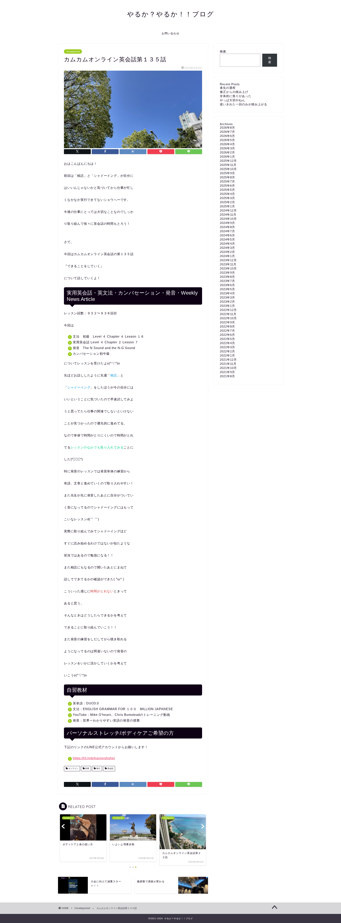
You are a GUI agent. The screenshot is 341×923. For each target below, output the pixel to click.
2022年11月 (228, 314)
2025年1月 (227, 206)
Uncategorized (73, 51)
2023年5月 (227, 289)
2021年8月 (227, 376)
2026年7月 (227, 131)
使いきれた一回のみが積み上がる (243, 104)
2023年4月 (227, 293)
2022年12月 (228, 310)
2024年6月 (227, 235)
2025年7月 (227, 181)
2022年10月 (228, 318)
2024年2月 (227, 252)
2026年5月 (227, 140)
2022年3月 (227, 347)
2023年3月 (227, 297)
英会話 (110, 769)
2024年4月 (227, 243)
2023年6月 (227, 285)
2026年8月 (227, 127)
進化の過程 (228, 87)
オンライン (73, 769)
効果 (87, 769)
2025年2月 (227, 202)
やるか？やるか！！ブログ (170, 14)
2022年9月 (227, 322)
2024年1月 (227, 256)
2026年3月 (227, 148)
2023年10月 (228, 268)
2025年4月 (227, 194)
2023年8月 (227, 276)
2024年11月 (228, 214)
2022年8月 (227, 326)
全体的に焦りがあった (235, 96)
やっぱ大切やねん (232, 100)
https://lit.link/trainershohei (94, 758)
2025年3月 (227, 198)
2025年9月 (227, 173)
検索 (223, 51)
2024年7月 (227, 231)
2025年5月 (227, 189)
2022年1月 (227, 355)
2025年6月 (227, 185)
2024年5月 (227, 239)
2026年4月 (227, 144)
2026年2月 (227, 152)
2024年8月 (227, 227)
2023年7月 (227, 281)
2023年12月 (228, 260)
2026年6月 (227, 136)
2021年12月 (228, 359)
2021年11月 (228, 363)
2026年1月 (227, 156)
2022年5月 (227, 339)
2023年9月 (227, 272)
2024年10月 (228, 218)
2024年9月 (227, 223)
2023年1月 (227, 305)
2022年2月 (227, 351)
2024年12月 (228, 210)
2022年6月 (227, 334)
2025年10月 (228, 169)
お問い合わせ (170, 33)
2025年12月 (228, 160)
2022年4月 (227, 343)
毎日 (98, 769)
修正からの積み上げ (234, 92)
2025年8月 (227, 177)
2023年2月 (227, 301)
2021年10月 (228, 368)
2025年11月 (228, 165)
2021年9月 (227, 372)
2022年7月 (227, 330)
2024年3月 (227, 247)
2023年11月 (228, 264)
